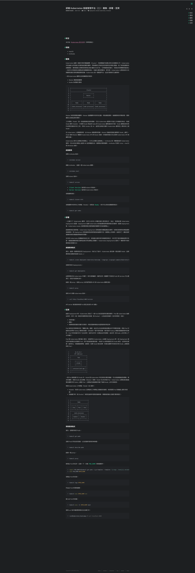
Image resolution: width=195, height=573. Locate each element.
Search (122, 570)
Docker (97, 10)
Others (84, 10)
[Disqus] (97, 545)
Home (99, 570)
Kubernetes (103, 10)
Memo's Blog (70, 10)
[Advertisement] (97, 23)
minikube (108, 10)
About (128, 570)
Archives (105, 570)
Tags (118, 570)
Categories (111, 570)
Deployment (92, 10)
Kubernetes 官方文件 (78, 42)
